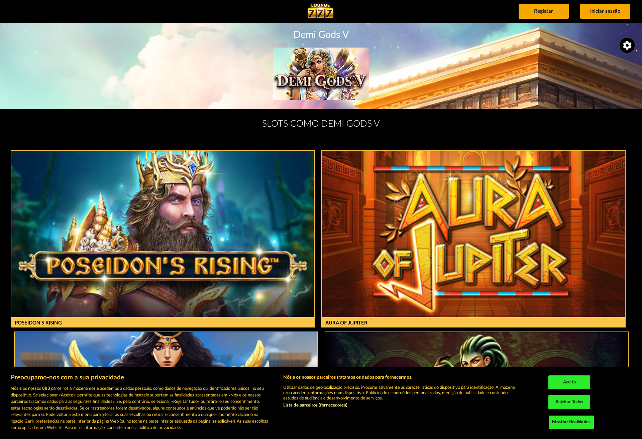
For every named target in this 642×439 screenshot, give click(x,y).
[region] (321, 403)
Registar (543, 11)
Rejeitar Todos (569, 402)
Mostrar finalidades (571, 422)
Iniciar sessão (605, 11)
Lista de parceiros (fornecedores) (315, 405)
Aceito (569, 382)
